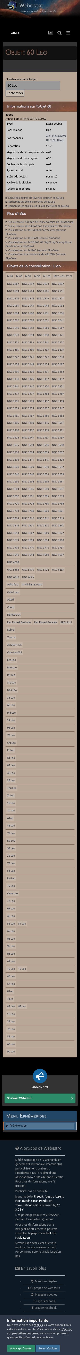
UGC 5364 (13, 569)
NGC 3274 (43, 364)
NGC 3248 (28, 364)
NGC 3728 (28, 503)
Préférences (18, 1125)
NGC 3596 (43, 444)
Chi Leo (11, 742)
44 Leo (11, 961)
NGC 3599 (13, 452)
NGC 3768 (58, 503)
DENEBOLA (14, 614)
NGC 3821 (28, 525)
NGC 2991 (43, 313)
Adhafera (12, 584)
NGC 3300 (28, 371)
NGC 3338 (13, 378)
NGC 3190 (28, 349)
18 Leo (11, 968)
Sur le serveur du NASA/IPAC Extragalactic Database (39, 226)
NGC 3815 (58, 518)
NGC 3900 (58, 540)
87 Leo (11, 765)
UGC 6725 (28, 577)
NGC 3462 (58, 415)
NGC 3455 (13, 415)
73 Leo (11, 863)
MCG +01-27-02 (63, 276)
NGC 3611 (28, 459)
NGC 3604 (28, 452)
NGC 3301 (43, 371)
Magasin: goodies (45, 1294)
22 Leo (11, 855)
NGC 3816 (13, 525)
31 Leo (11, 697)
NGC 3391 (13, 401)
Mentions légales (45, 1281)
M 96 (37, 276)
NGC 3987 (58, 554)
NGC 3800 (43, 510)
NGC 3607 (58, 452)
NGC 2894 (13, 291)
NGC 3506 (13, 430)
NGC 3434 (28, 408)
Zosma (11, 637)
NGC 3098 (43, 334)
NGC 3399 (28, 401)
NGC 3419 (58, 401)
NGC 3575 (13, 444)
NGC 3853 (13, 532)
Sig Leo (11, 682)
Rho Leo (12, 667)
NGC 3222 (13, 357)
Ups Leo (12, 689)
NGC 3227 (43, 357)
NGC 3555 (43, 437)
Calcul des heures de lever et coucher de (36, 197)
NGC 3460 (43, 415)
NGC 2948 (43, 305)
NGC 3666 (43, 481)
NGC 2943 (28, 305)
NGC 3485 (13, 422)
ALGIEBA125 (14, 644)
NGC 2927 (58, 298)
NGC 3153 (28, 342)
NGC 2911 (58, 291)
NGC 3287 (58, 364)
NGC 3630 (43, 466)
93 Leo (11, 727)
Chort (10, 607)
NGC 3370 (43, 386)
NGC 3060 (43, 327)
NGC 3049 (13, 327)
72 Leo (11, 735)
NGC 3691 (58, 488)
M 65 (10, 276)
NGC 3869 (43, 532)
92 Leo (11, 848)
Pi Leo (10, 750)
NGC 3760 (43, 503)
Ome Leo (12, 893)
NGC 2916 (13, 298)
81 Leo (11, 953)
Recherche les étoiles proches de (31, 201)
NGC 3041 (58, 320)
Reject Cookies (47, 1348)
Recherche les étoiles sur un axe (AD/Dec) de (38, 205)
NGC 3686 (28, 488)
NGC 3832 (43, 525)
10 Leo (11, 810)
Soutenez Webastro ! (19, 1098)
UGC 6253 (58, 569)
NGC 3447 (58, 408)
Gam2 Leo (13, 592)
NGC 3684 (13, 488)
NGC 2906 (43, 291)
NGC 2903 (28, 291)
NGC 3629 (28, 466)
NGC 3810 (28, 518)
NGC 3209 (58, 349)
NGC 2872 (28, 283)
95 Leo (11, 946)
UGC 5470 (28, 569)
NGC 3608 (13, 459)
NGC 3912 (43, 547)
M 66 (19, 276)
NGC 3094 (28, 334)
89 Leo (22, 1006)
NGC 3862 (28, 532)
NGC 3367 (28, 386)
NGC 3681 (58, 481)
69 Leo (11, 908)
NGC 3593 (28, 444)
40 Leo (11, 772)
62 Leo (11, 1044)
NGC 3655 (43, 474)
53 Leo (11, 870)
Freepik (38, 1196)
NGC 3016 (58, 313)
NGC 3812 (43, 518)
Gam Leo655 (14, 652)
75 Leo (11, 833)
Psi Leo (11, 878)
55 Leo (11, 1036)
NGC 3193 (43, 349)
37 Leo (11, 900)
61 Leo (11, 757)
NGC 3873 (13, 540)
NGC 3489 (28, 422)
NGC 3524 (13, 437)
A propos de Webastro (46, 1288)
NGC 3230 (58, 357)
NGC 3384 (43, 393)
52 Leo (11, 923)
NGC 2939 (13, 305)
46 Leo (11, 915)
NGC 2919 (43, 298)
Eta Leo (11, 659)
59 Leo (11, 803)
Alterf (10, 599)
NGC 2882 (58, 283)
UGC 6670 (13, 577)
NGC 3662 (13, 481)
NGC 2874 (43, 283)
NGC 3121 (58, 334)
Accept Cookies (22, 1348)
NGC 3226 (28, 357)
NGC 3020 (13, 320)
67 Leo (11, 983)
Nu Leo (11, 840)
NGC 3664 (28, 481)
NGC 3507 (28, 430)
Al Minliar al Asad (32, 584)
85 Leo (11, 1006)
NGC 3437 (43, 408)
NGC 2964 (13, 313)
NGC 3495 (43, 422)
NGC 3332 (58, 371)
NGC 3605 (43, 452)
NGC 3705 (43, 496)
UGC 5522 (43, 569)
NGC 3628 (13, 466)
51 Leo (22, 923)
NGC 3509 (43, 430)
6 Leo (10, 818)
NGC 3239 (13, 364)
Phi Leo (11, 712)
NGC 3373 (13, 393)
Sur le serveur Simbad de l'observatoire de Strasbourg (40, 221)
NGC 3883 (28, 540)
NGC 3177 (58, 342)
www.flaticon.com (26, 1205)
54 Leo (11, 720)
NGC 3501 (58, 422)
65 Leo (11, 930)
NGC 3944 (28, 554)
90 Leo (11, 1051)
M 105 (46, 276)
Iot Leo (11, 674)
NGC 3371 (58, 386)
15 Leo (22, 968)
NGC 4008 (13, 562)
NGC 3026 (28, 320)
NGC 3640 (13, 474)
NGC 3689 (43, 488)
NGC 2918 (28, 298)
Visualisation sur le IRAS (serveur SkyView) (33, 250)
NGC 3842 (58, 525)
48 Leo (11, 825)
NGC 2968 (28, 313)
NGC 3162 (43, 342)
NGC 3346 (28, 378)
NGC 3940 (13, 554)
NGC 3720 (13, 503)
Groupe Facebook (45, 1307)
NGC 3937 (58, 547)
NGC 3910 (28, 547)
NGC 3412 (43, 401)
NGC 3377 (28, 393)
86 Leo (11, 938)
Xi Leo (10, 795)
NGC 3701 (28, 496)
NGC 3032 (43, 320)
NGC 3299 (13, 371)
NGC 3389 (58, 393)
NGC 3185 (13, 349)
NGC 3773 (13, 510)
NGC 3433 (13, 408)
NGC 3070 (13, 334)
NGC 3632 (58, 466)
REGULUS (66, 622)
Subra (10, 629)
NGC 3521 (58, 430)
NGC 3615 (43, 459)
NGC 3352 (43, 378)
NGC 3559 (58, 437)
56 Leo (11, 1013)
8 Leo (10, 991)
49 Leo (11, 976)
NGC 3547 (28, 437)
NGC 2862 (13, 283)
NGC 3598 (58, 444)
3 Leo (10, 998)
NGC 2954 (58, 305)
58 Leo (11, 780)
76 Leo (11, 1028)
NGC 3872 (58, 532)
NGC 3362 (13, 386)
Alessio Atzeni (54, 1196)
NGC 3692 (13, 496)
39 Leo (11, 1021)
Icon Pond (39, 1200)
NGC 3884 (43, 540)
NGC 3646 (28, 474)
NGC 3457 (28, 415)
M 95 (28, 276)
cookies (38, 1324)
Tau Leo (12, 787)
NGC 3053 (28, 327)
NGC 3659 (58, 474)
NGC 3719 (58, 496)
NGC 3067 (58, 327)
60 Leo (11, 705)
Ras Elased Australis (19, 622)
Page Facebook (45, 1301)
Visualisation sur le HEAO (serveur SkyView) (34, 237)
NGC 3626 (58, 459)
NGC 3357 (58, 378)
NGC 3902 (13, 547)
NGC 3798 (28, 510)
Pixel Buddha (23, 1200)
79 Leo (11, 885)
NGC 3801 (58, 510)
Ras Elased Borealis (45, 622)
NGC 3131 (13, 342)
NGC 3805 (13, 518)
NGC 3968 (43, 554)
